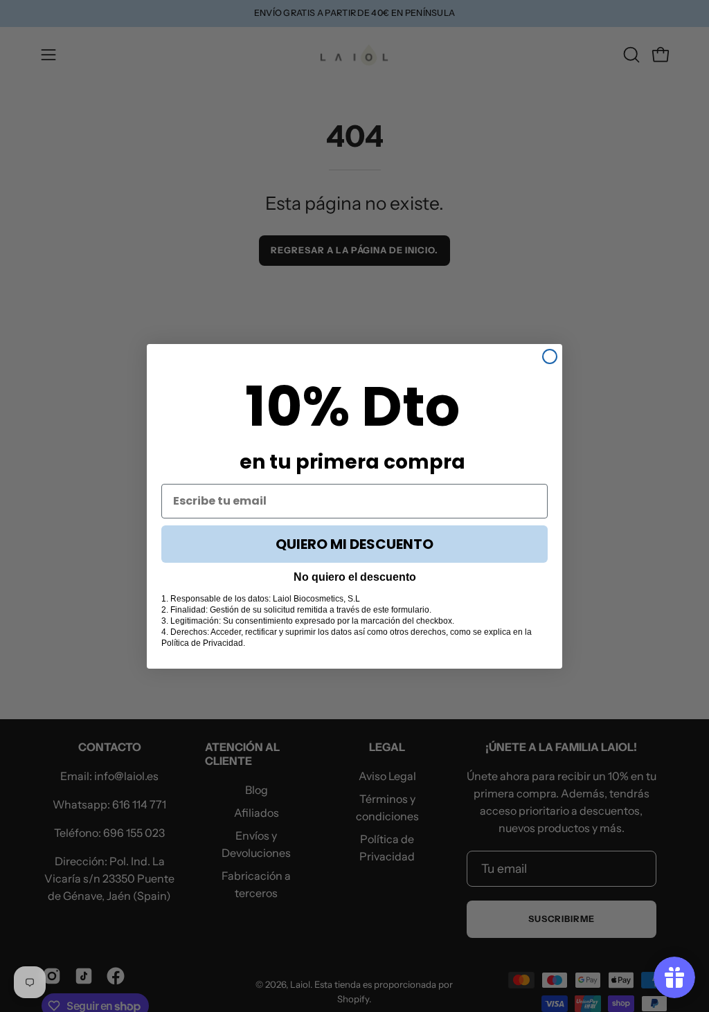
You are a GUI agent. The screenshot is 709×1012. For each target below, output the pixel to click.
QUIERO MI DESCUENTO (354, 544)
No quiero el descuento (355, 577)
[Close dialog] (550, 356)
